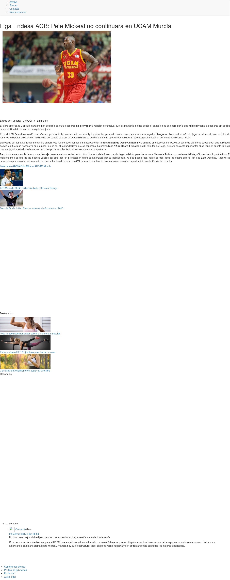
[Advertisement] (82, 110)
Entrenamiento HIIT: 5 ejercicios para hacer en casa (27, 352)
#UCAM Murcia (43, 166)
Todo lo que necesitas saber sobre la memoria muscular (30, 333)
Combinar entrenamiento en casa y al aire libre (25, 370)
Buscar (13, 5)
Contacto (14, 8)
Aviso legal (10, 576)
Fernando (20, 529)
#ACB (15, 166)
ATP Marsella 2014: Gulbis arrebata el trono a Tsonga (28, 188)
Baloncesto (6, 166)
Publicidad (9, 573)
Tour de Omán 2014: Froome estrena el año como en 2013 (31, 208)
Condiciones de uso (14, 566)
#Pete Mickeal (26, 166)
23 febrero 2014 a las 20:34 (24, 534)
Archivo (13, 2)
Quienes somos (17, 12)
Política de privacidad (15, 570)
